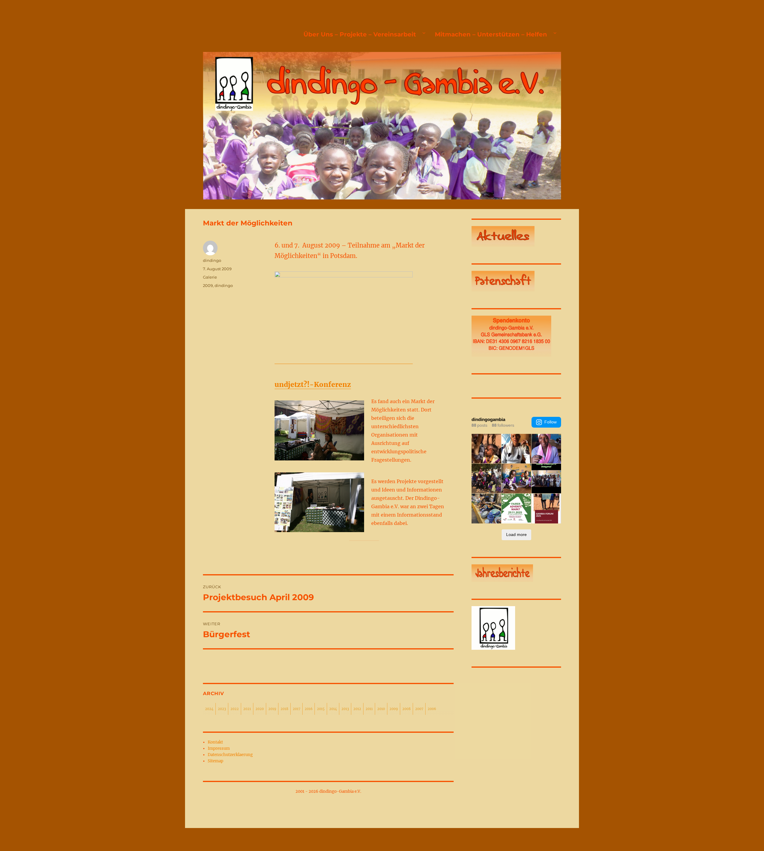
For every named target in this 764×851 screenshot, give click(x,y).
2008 (406, 709)
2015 (321, 709)
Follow (550, 422)
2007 (419, 709)
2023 (222, 709)
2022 (234, 709)
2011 (369, 709)
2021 (247, 709)
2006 (432, 709)
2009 (208, 285)
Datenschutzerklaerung (230, 754)
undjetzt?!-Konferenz (313, 384)
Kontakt (215, 742)
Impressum (219, 748)
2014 (333, 709)
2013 (345, 709)
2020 (259, 709)
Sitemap (215, 761)
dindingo (212, 260)
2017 (296, 709)
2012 (357, 709)
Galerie (210, 277)
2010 (381, 709)
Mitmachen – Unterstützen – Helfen (491, 34)
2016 (308, 709)
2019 (272, 709)
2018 (284, 709)
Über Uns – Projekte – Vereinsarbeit (360, 34)
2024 (209, 709)
